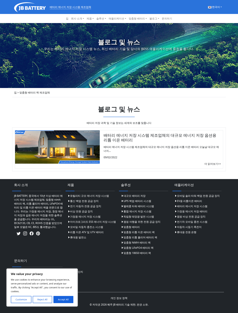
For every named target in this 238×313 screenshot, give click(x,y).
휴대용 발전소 (78, 237)
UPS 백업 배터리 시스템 (137, 201)
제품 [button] (89, 18)
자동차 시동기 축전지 (189, 227)
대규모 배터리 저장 (135, 196)
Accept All (63, 299)
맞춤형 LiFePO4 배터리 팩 (138, 248)
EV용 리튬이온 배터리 (189, 201)
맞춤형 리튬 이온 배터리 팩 (139, 232)
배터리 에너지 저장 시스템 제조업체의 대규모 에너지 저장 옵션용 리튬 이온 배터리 (160, 137)
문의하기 (167, 18)
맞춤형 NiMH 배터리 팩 (137, 242)
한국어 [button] (215, 7)
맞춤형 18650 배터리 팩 (137, 253)
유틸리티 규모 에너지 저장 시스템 (89, 196)
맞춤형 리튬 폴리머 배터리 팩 (140, 237)
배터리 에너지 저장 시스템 (192, 206)
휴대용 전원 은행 (186, 232)
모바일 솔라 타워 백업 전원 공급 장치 (198, 196)
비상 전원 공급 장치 (81, 211)
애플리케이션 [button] (116, 18)
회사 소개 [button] (76, 18)
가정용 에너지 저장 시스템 (85, 216)
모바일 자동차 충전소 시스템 (86, 227)
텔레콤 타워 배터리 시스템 (139, 206)
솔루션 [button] (100, 18)
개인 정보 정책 (119, 298)
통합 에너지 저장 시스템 (137, 211)
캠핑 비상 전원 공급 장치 (191, 216)
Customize (21, 299)
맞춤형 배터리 (132, 227)
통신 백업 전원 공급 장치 (84, 201)
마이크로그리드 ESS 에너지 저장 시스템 (93, 222)
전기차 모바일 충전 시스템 (192, 222)
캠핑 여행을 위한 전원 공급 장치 (142, 222)
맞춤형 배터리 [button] (137, 18)
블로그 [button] (153, 18)
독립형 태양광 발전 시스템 (139, 216)
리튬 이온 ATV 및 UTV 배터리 (87, 232)
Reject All (42, 299)
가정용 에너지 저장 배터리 (192, 211)
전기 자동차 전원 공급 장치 (85, 206)
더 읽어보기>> (212, 164)
